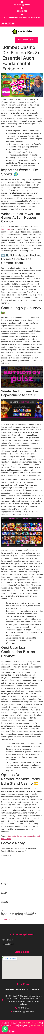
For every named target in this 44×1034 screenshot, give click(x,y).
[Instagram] (9, 23)
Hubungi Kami (8, 944)
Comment (6, 855)
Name (4, 884)
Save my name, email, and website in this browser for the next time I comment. (18, 914)
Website (4, 902)
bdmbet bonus (26, 836)
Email (4, 893)
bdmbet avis (13, 836)
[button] (5, 1029)
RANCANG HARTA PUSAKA (29, 1023)
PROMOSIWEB (37, 1025)
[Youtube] (13, 23)
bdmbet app (6, 229)
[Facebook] (3, 23)
